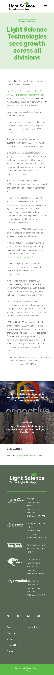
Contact (10, 651)
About (9, 627)
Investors (11, 639)
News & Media (13, 645)
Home (9, 81)
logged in (23, 456)
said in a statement (24, 257)
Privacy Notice (33, 627)
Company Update (27, 21)
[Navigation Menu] (45, 6)
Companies (12, 633)
